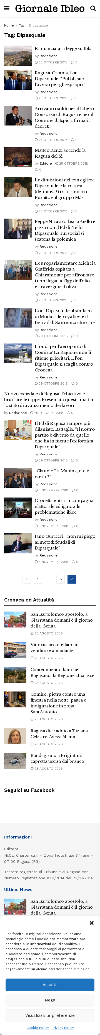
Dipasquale (38, 25)
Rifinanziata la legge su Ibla (63, 48)
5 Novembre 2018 (53, 490)
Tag (21, 25)
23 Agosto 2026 (48, 633)
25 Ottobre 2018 (53, 62)
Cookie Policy (37, 1028)
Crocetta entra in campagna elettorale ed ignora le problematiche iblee (64, 506)
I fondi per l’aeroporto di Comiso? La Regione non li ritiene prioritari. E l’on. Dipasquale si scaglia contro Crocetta (64, 358)
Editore (46, 163)
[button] (91, 923)
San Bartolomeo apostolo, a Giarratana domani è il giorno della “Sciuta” (62, 620)
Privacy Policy (63, 1028)
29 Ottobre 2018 (53, 336)
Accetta (50, 984)
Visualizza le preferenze (50, 1015)
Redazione (49, 56)
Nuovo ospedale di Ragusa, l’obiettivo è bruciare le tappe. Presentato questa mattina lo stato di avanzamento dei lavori (50, 399)
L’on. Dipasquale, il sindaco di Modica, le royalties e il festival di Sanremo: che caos (65, 316)
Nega (50, 1000)
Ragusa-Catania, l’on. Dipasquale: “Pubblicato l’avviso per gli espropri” (60, 78)
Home (9, 25)
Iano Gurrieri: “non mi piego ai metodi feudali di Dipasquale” (65, 542)
